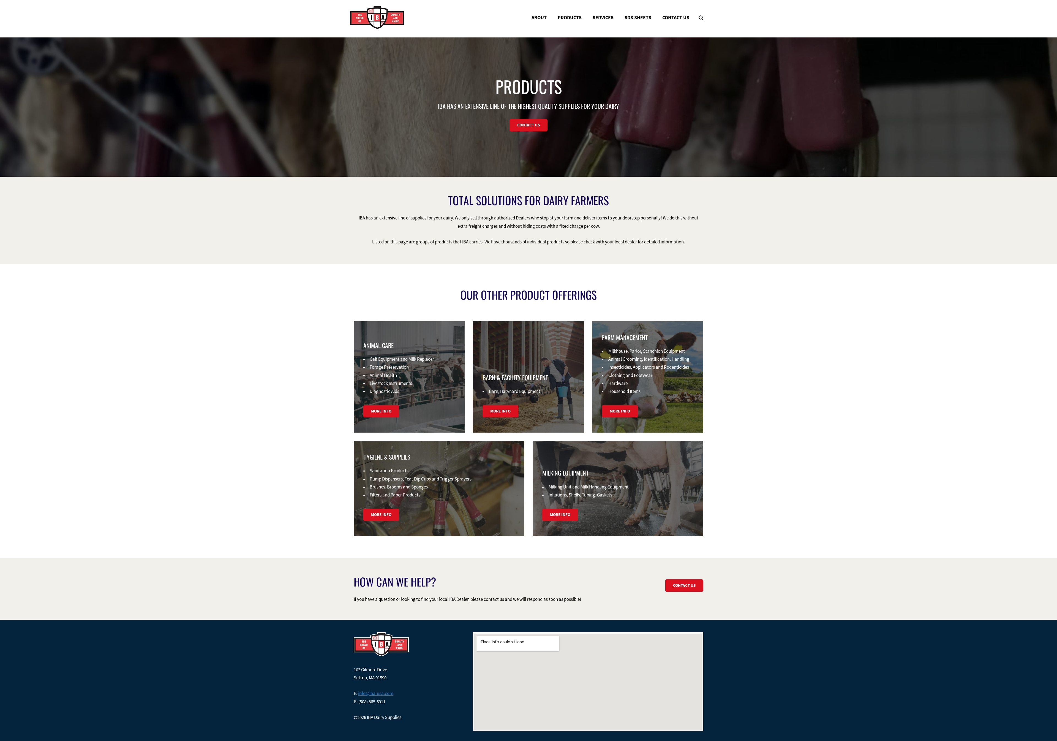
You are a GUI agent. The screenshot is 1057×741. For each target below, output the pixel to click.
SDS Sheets (638, 17)
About (539, 17)
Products (570, 17)
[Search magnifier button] (701, 18)
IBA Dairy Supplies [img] (377, 17)
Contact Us (675, 17)
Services (603, 17)
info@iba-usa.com (375, 693)
